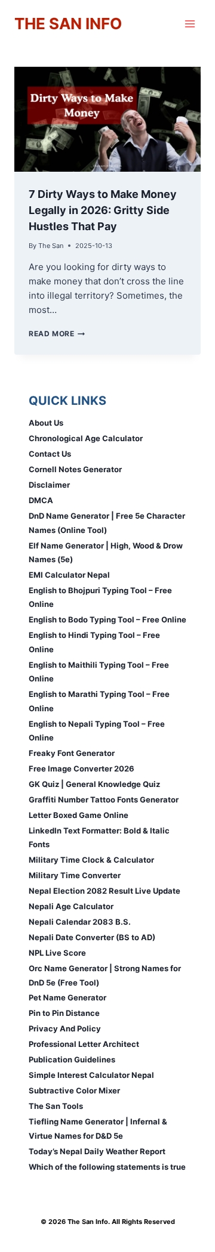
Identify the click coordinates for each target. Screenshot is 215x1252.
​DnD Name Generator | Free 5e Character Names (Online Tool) (107, 522)
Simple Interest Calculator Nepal (91, 1075)
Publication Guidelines (72, 1059)
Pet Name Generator (67, 997)
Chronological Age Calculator (86, 438)
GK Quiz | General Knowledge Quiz (94, 784)
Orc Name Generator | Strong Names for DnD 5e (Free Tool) (105, 975)
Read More (57, 333)
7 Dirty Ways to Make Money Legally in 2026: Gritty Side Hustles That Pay (103, 210)
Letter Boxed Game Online (78, 815)
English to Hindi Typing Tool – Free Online (94, 641)
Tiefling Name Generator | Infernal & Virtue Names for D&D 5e (98, 1128)
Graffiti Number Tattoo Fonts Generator (104, 799)
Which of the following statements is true (107, 1167)
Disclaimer (49, 484)
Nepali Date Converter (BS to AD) (92, 937)
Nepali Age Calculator (71, 906)
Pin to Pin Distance (64, 1013)
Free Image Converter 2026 (81, 768)
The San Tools (56, 1106)
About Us (46, 422)
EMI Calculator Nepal (69, 574)
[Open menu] (190, 23)
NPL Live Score (57, 952)
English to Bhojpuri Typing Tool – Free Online (100, 597)
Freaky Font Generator (72, 753)
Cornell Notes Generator (75, 469)
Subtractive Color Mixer (74, 1090)
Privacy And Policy (65, 1028)
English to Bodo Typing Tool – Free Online (107, 619)
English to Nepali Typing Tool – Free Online (97, 730)
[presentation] (107, 119)
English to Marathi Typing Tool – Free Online (99, 700)
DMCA (41, 500)
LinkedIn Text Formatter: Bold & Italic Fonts (99, 837)
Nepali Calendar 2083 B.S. (80, 921)
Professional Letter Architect (84, 1044)
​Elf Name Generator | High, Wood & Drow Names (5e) (106, 552)
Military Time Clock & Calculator (91, 859)
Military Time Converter (75, 875)
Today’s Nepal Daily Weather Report (97, 1151)
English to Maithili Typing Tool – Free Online (99, 671)
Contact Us (50, 453)
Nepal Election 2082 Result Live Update (104, 890)
